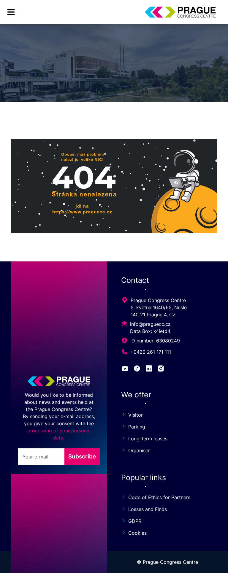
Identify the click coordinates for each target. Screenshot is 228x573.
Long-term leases (147, 439)
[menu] (11, 12)
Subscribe (82, 456)
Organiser (139, 450)
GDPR (134, 521)
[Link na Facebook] (138, 369)
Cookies (137, 533)
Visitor (135, 415)
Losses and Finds (147, 509)
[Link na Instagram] (162, 369)
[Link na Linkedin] (150, 369)
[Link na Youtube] (126, 369)
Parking (136, 427)
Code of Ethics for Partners (159, 497)
